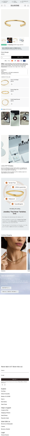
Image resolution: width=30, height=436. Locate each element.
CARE (2, 71)
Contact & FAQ (4, 410)
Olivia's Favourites (5, 393)
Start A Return (4, 415)
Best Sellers (4, 401)
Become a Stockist (5, 429)
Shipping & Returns (5, 412)
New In (2, 399)
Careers (3, 426)
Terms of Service (5, 435)
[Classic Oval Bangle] (5, 82)
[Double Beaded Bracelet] (5, 102)
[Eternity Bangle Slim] (5, 92)
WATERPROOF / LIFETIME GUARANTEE (10, 72)
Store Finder (4, 404)
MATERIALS (3, 70)
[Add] (12, 84)
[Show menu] (1, 5)
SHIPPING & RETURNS (6, 73)
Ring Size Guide (5, 418)
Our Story (3, 391)
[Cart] (28, 5)
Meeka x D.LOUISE (5, 396)
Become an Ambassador (7, 423)
